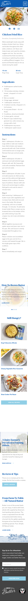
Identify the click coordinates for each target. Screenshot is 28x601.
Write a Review (9, 484)
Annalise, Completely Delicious (13, 38)
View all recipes (14, 402)
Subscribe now (14, 578)
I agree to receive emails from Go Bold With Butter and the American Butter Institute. (14, 570)
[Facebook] (9, 29)
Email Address (7, 564)
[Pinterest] (14, 29)
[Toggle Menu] (25, 4)
